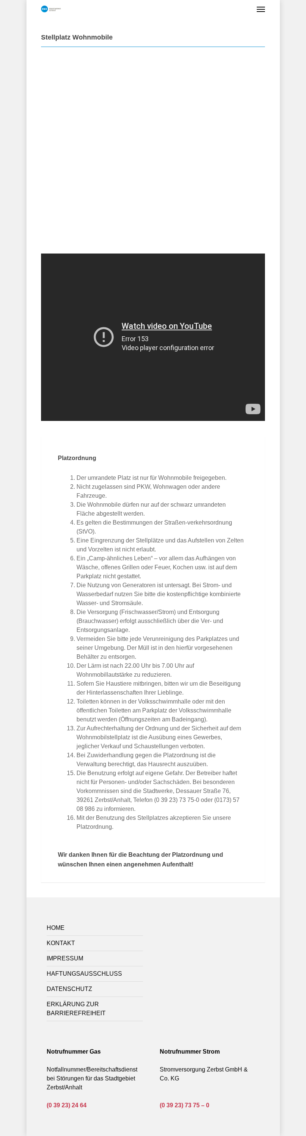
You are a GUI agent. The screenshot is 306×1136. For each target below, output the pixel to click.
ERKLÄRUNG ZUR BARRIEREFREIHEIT (76, 1008)
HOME (56, 928)
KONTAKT (61, 943)
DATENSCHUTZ (69, 989)
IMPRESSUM (65, 958)
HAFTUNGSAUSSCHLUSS (84, 973)
